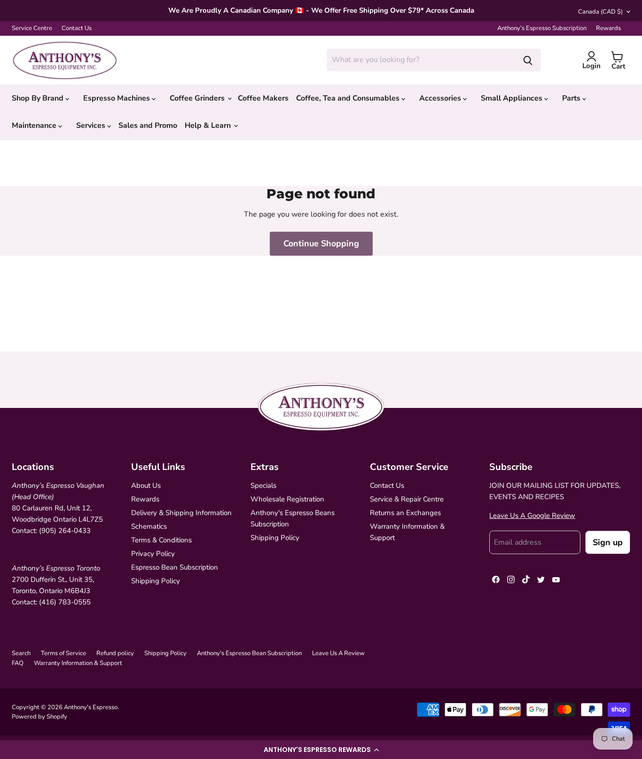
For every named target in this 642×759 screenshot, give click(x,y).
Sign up (608, 542)
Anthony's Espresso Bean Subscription (249, 653)
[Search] (527, 59)
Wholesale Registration (287, 499)
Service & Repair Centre (407, 499)
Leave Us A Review (338, 653)
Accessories (441, 98)
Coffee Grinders (198, 98)
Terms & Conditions (161, 540)
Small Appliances (512, 98)
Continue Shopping (321, 243)
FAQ (17, 663)
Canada (600, 12)
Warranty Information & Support (78, 663)
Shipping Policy (155, 581)
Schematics (149, 526)
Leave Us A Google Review (532, 515)
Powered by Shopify (39, 716)
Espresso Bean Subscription (174, 567)
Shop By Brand (38, 98)
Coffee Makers (263, 98)
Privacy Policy (153, 553)
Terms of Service (63, 653)
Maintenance (35, 125)
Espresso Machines (117, 98)
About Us (146, 485)
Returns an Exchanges (405, 512)
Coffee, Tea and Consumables (348, 98)
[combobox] (421, 59)
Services (91, 125)
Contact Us (77, 28)
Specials (263, 485)
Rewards (608, 28)
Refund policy (115, 653)
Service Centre (32, 28)
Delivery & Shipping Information (181, 512)
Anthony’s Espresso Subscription (542, 28)
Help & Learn (209, 125)
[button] (321, 749)
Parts (572, 98)
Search (21, 653)
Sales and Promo (147, 125)
